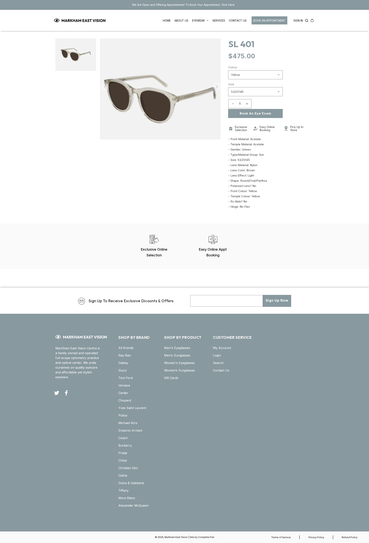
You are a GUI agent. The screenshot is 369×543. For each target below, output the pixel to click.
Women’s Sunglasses (179, 370)
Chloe (122, 460)
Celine (122, 475)
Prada (122, 453)
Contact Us (221, 370)
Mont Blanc (126, 498)
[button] (305, 20)
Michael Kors (127, 423)
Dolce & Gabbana (131, 483)
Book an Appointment (269, 20)
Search (218, 363)
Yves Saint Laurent (132, 408)
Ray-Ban (124, 355)
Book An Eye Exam (255, 113)
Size (231, 84)
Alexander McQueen (133, 505)
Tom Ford (125, 378)
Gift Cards (171, 378)
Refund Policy (349, 537)
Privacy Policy (316, 537)
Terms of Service (281, 537)
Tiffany (123, 490)
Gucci (122, 370)
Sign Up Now (277, 300)
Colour (232, 67)
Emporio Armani (130, 430)
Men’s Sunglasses (177, 355)
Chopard (124, 400)
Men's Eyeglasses (177, 348)
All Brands (126, 348)
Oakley (123, 363)
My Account (222, 348)
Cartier (123, 393)
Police (122, 415)
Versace (124, 385)
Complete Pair (206, 537)
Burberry (125, 445)
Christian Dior (128, 468)
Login (217, 355)
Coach (123, 438)
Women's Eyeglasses (179, 363)
